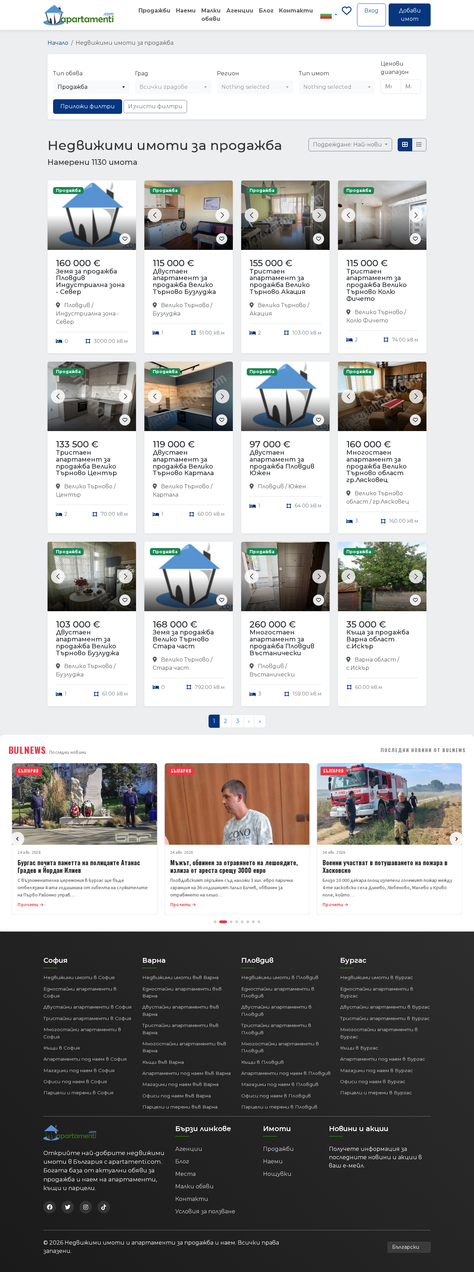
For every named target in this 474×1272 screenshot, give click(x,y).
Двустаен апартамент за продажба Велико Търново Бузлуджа (184, 282)
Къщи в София (61, 1048)
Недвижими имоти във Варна (180, 977)
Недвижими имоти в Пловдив (280, 977)
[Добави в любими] (124, 238)
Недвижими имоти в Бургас (376, 977)
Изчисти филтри (155, 106)
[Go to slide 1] (215, 921)
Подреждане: (348, 144)
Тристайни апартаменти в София (87, 1018)
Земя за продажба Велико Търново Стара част (183, 639)
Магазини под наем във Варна (180, 1084)
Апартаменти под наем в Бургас (382, 1059)
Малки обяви (211, 14)
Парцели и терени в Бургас (376, 1092)
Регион (228, 73)
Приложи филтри (87, 106)
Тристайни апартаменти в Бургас (385, 1018)
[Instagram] (85, 1207)
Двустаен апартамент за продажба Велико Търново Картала (183, 463)
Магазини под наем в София (79, 1070)
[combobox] (91, 87)
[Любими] (347, 14)
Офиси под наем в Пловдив (276, 1095)
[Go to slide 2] (223, 921)
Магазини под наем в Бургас (376, 1070)
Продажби (154, 10)
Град (141, 73)
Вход (371, 10)
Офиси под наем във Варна (176, 1095)
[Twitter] (67, 1207)
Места (185, 1174)
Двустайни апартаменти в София (87, 1007)
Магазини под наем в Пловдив (280, 1084)
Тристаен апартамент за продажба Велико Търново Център (86, 463)
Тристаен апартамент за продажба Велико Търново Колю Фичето (376, 285)
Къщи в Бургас (359, 1048)
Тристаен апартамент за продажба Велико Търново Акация (279, 282)
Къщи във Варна (163, 1062)
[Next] (457, 839)
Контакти (296, 10)
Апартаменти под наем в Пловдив (286, 1073)
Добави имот (410, 14)
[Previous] (17, 839)
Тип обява (68, 73)
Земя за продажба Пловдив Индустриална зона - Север (90, 282)
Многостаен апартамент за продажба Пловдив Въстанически (281, 643)
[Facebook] (49, 1207)
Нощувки (277, 1174)
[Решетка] (405, 144)
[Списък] (419, 144)
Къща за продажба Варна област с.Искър (377, 639)
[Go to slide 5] (242, 921)
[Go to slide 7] (253, 921)
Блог (266, 10)
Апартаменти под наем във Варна (186, 1073)
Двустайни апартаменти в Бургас (385, 1007)
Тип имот (314, 73)
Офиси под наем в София (75, 1081)
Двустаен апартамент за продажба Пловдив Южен (281, 463)
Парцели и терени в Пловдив (279, 1107)
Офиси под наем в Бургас (372, 1081)
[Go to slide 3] (231, 921)
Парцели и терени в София (78, 1092)
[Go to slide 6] (247, 921)
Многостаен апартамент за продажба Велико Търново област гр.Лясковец (376, 466)
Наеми (186, 10)
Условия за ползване (205, 1211)
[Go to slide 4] (236, 921)
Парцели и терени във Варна (180, 1107)
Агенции (239, 10)
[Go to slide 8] (258, 921)
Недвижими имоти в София (79, 977)
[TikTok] (104, 1207)
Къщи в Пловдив (262, 1062)
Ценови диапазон (395, 67)
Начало (58, 43)
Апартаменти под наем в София (85, 1059)
